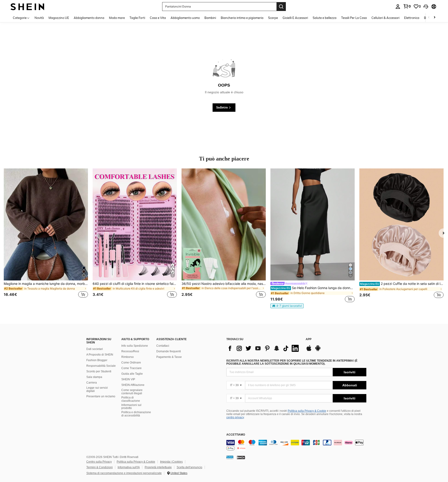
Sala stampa (94, 377)
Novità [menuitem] (39, 18)
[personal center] (398, 6)
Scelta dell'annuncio (189, 467)
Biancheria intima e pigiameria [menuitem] (242, 18)
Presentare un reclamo (100, 396)
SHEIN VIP (128, 379)
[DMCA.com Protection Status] (241, 457)
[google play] (318, 350)
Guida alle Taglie (132, 373)
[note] (287, 306)
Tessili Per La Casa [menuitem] (354, 18)
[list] (263, 348)
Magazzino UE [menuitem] (59, 18)
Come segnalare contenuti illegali (132, 391)
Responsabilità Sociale (101, 365)
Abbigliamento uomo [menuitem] (185, 18)
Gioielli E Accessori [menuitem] (295, 18)
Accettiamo (235, 434)
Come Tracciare (131, 368)
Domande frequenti (168, 351)
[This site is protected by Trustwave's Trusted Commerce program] (229, 457)
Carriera (91, 382)
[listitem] (46, 235)
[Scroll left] (428, 17)
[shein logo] (27, 6)
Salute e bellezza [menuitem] (324, 18)
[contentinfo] (296, 445)
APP (309, 339)
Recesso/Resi (130, 351)
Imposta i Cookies (171, 461)
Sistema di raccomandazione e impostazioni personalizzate (124, 473)
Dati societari (94, 349)
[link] (407, 6)
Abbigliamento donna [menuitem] (89, 18)
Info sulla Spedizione (134, 345)
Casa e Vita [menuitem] (158, 18)
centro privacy (235, 417)
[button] (426, 6)
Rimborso (127, 357)
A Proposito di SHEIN (99, 354)
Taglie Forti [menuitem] (137, 18)
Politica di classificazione (130, 399)
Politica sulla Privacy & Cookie (307, 410)
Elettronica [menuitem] (411, 18)
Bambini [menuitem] (210, 18)
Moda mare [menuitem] (117, 18)
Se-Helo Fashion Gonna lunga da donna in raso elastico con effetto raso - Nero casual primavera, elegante (313, 288)
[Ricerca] (281, 6)
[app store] (309, 350)
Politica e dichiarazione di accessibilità (136, 414)
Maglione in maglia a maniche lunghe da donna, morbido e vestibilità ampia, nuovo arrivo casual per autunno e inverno (46, 284)
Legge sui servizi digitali (97, 389)
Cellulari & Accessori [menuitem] (385, 18)
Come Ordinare (131, 362)
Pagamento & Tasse (169, 357)
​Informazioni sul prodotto (131, 406)
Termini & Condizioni (99, 467)
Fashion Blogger (96, 360)
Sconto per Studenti (98, 371)
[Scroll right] (434, 17)
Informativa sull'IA (129, 467)
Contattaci (162, 345)
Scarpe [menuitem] (273, 18)
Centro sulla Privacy (99, 461)
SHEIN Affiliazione (132, 385)
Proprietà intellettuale (158, 467)
